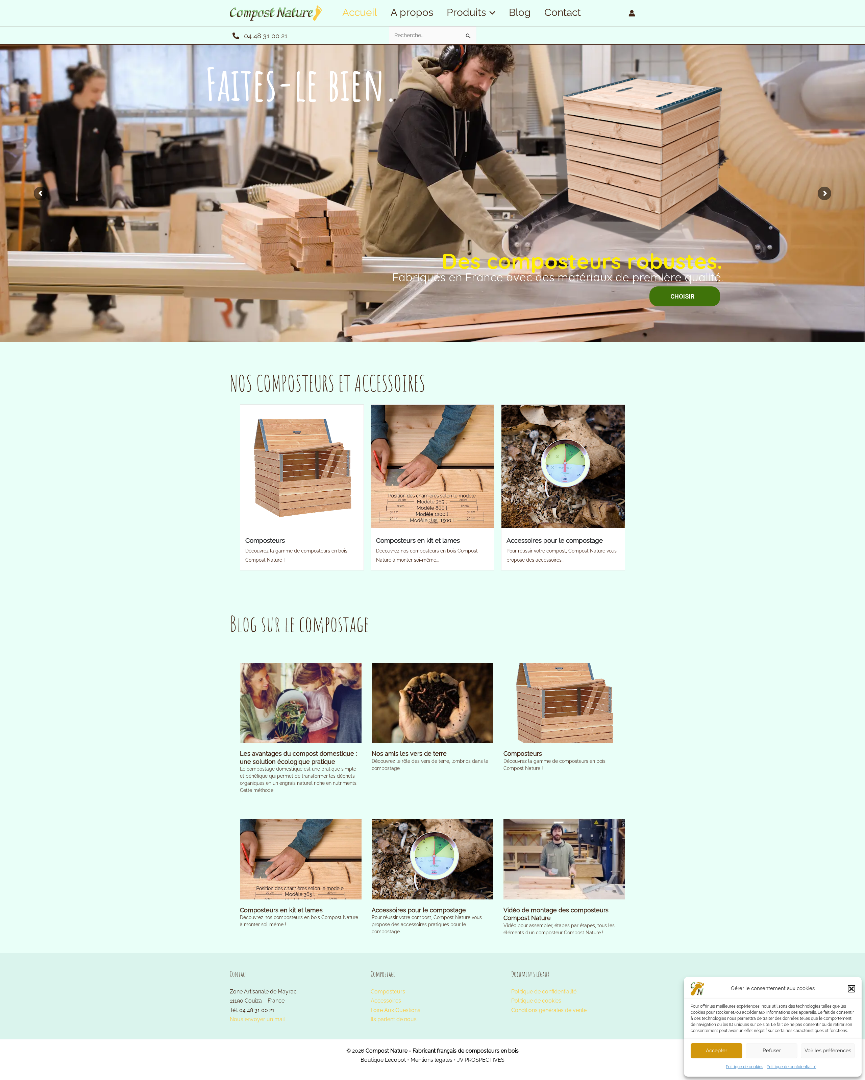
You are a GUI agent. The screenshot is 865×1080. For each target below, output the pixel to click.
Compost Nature (386, 1051)
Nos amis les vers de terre (409, 753)
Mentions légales (431, 1060)
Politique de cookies (744, 1066)
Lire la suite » (252, 802)
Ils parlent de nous (394, 1019)
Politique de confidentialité (791, 1066)
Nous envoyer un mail (257, 1019)
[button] (851, 988)
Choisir (430, 320)
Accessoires (386, 1000)
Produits (466, 12)
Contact (562, 12)
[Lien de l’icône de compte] (631, 13)
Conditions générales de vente (549, 1010)
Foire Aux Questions (395, 1010)
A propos (412, 12)
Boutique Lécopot (383, 1060)
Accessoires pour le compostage (554, 540)
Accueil (359, 12)
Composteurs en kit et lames (418, 540)
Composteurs (265, 540)
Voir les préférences (828, 1051)
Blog (520, 12)
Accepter (716, 1051)
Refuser (772, 1051)
